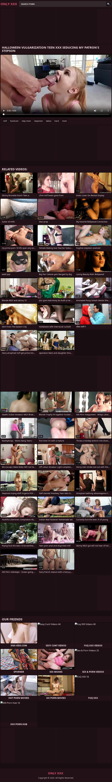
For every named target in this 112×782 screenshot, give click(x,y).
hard (56, 121)
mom (64, 121)
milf (5, 121)
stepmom (38, 121)
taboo (48, 121)
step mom (26, 121)
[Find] (108, 4)
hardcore (14, 121)
